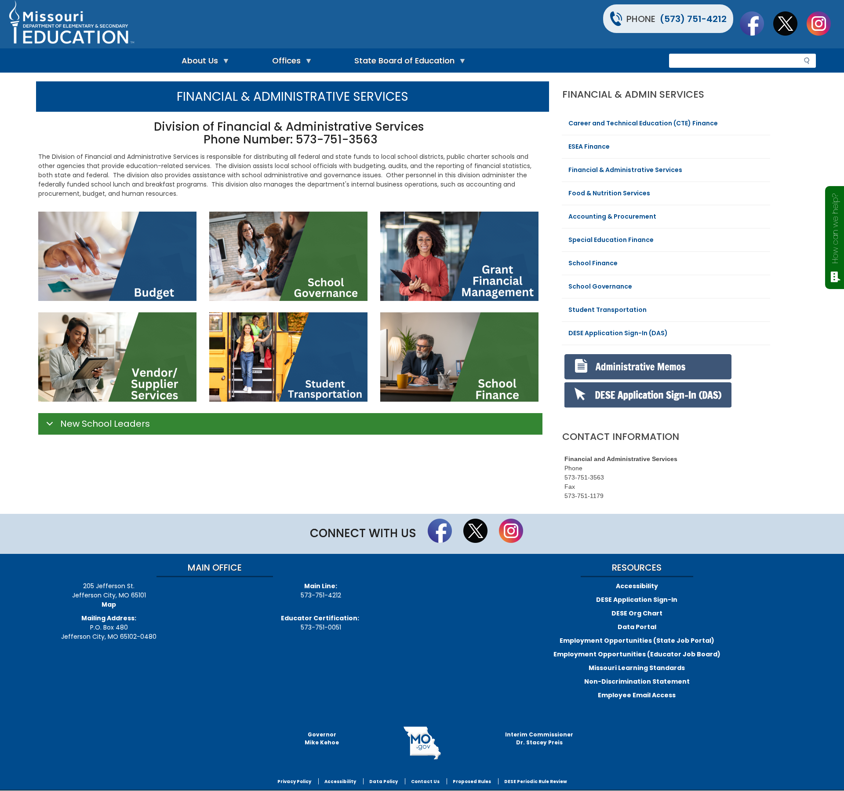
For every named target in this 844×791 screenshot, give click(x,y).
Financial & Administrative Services (625, 169)
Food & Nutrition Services (609, 193)
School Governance (600, 286)
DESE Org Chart (636, 613)
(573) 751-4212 (693, 19)
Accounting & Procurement (612, 216)
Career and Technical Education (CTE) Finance (643, 123)
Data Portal (637, 627)
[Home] (214, 24)
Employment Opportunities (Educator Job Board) (636, 654)
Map (109, 604)
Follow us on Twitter (789, 23)
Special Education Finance (611, 239)
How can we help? (834, 229)
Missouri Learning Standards (637, 667)
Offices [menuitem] (284, 62)
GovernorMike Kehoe (322, 738)
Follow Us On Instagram (823, 23)
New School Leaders (105, 423)
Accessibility (637, 586)
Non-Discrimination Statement (637, 681)
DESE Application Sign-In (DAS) (618, 333)
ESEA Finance (589, 146)
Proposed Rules (472, 781)
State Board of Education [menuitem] (402, 62)
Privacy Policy (294, 781)
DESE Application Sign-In (636, 599)
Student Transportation (607, 309)
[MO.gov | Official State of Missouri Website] (422, 743)
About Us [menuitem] (197, 62)
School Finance (593, 263)
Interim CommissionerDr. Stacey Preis (539, 738)
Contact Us (425, 781)
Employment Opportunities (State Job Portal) (637, 640)
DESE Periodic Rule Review (535, 781)
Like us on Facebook (756, 23)
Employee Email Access (637, 695)
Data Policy (383, 781)
